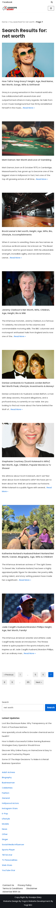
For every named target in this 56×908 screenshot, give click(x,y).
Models (5, 823)
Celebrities (7, 787)
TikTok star (7, 854)
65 (28, 682)
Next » (39, 682)
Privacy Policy (25, 885)
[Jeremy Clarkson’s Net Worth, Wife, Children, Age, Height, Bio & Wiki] (28, 288)
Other (5, 834)
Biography (7, 777)
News (4, 829)
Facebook (7, 2)
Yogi (23, 901)
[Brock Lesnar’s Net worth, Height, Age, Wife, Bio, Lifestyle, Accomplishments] (28, 210)
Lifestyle (6, 818)
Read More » (29, 107)
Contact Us (8, 885)
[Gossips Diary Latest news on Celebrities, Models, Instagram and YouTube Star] (10, 8)
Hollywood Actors (10, 803)
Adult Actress (8, 772)
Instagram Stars (10, 808)
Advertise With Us (11, 891)
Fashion (5, 793)
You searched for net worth (21, 22)
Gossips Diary (35, 897)
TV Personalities (9, 860)
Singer (5, 839)
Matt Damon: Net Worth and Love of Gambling (26, 159)
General (6, 798)
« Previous (8, 674)
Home (4, 22)
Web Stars (7, 865)
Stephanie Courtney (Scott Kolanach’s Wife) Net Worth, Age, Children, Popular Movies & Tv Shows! (26, 465)
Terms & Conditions (12, 888)
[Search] (52, 2)
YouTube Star (8, 870)
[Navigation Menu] (51, 8)
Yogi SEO (28, 905)
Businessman (8, 782)
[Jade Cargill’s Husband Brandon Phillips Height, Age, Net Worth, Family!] (28, 608)
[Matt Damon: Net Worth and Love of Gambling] (28, 138)
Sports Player (8, 849)
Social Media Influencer (13, 844)
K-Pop (5, 813)
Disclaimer (31, 888)
